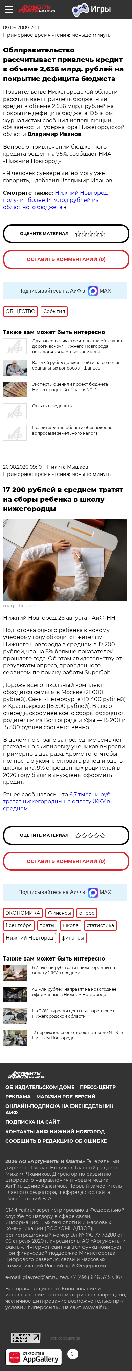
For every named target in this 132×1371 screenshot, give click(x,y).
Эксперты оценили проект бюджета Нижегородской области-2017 (70, 387)
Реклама (18, 1097)
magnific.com (20, 606)
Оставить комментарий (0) (66, 259)
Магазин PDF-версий (66, 1097)
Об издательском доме (39, 1087)
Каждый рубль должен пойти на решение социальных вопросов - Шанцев (76, 365)
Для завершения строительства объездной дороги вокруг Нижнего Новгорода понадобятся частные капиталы (78, 346)
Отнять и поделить (52, 405)
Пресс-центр (98, 1087)
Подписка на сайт (32, 1122)
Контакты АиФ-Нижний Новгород (55, 1132)
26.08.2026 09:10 (22, 467)
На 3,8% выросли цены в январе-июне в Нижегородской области (73, 1013)
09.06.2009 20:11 (22, 28)
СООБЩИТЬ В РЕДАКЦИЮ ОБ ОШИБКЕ (56, 1141)
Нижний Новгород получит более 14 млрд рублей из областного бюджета (55, 200)
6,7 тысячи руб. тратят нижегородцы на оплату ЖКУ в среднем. (57, 801)
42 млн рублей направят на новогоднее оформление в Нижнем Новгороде (74, 992)
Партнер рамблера (64, 1338)
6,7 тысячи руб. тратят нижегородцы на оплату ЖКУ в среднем (73, 970)
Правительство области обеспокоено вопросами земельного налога (72, 430)
